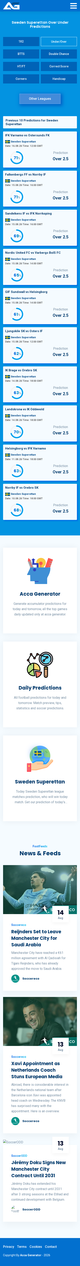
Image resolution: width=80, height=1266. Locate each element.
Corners (21, 78)
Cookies (36, 1247)
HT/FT (21, 66)
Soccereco (30, 979)
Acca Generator (40, 594)
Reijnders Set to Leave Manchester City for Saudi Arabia (36, 938)
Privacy (8, 1247)
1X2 (21, 41)
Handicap (59, 78)
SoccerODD (31, 1209)
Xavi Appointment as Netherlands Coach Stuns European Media (36, 1070)
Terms (22, 1247)
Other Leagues (40, 99)
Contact (51, 1247)
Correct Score (59, 66)
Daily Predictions (40, 687)
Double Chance (59, 54)
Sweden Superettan (40, 782)
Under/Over (59, 41)
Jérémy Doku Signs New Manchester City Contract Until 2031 (38, 1169)
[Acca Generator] (11, 6)
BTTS (21, 54)
